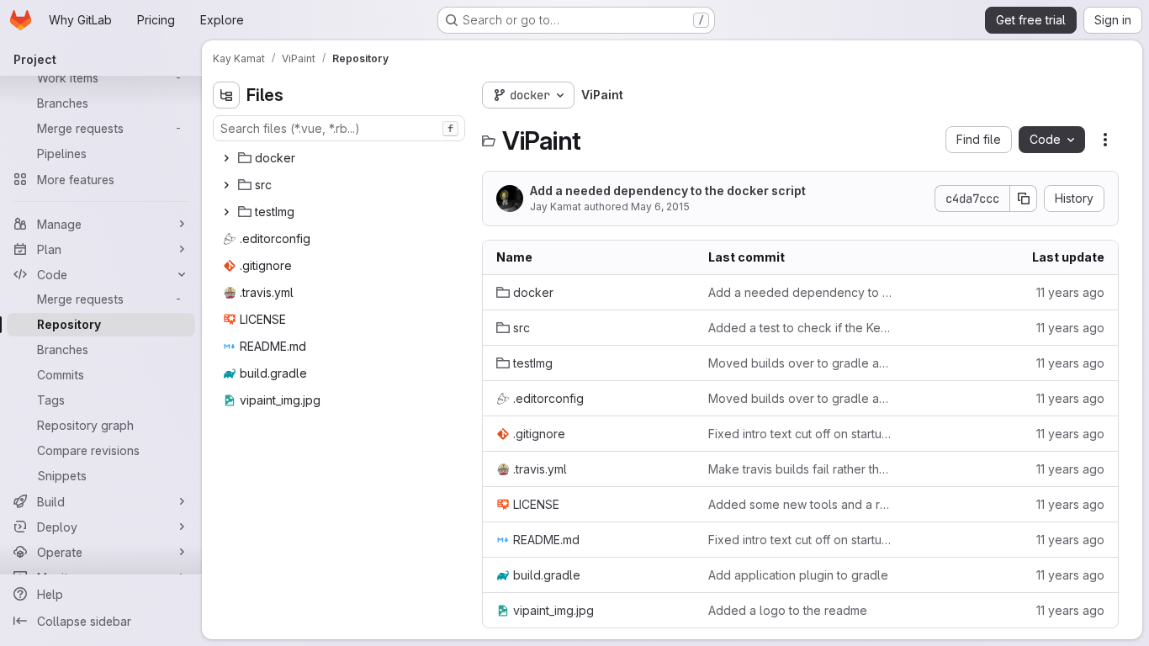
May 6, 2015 (660, 206)
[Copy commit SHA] (1023, 198)
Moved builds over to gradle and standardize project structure (800, 363)
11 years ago (1070, 292)
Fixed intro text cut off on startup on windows (800, 433)
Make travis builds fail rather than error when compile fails (800, 469)
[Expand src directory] (226, 185)
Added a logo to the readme (787, 610)
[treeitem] (340, 158)
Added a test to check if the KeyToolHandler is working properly (800, 327)
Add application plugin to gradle (798, 575)
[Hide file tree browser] (226, 95)
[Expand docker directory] (226, 158)
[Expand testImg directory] (226, 212)
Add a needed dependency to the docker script (668, 190)
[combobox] (339, 128)
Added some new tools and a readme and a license (800, 504)
